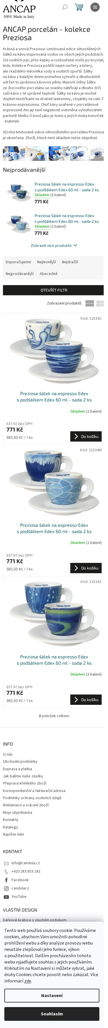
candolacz (20, 888)
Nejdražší (70, 262)
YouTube (19, 897)
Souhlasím (52, 1014)
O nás (8, 754)
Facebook (20, 880)
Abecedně (49, 274)
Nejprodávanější (20, 274)
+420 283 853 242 (26, 871)
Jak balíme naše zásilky (23, 776)
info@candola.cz (26, 863)
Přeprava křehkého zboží (24, 783)
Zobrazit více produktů (51, 245)
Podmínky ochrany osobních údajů (32, 798)
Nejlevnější (46, 262)
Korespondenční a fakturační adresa (34, 791)
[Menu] (95, 7)
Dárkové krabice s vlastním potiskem (35, 920)
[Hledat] (65, 7)
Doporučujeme (18, 262)
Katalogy (10, 827)
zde (27, 981)
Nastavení (51, 995)
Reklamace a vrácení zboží (26, 805)
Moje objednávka (17, 813)
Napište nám (13, 834)
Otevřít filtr (54, 290)
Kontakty (10, 820)
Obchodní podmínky (20, 761)
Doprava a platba (17, 769)
